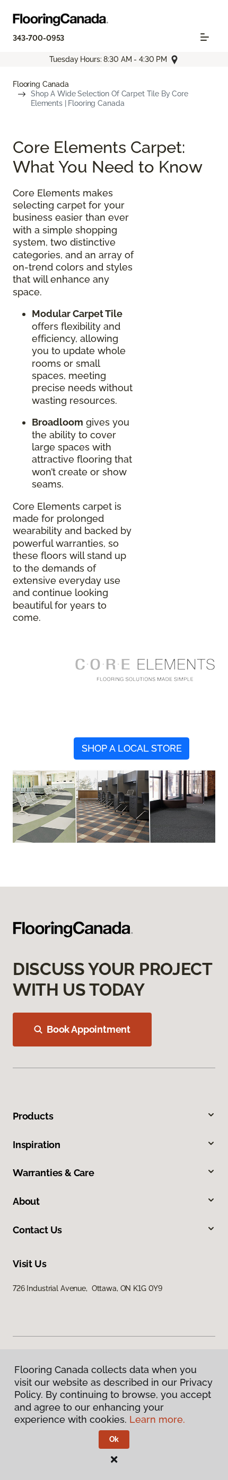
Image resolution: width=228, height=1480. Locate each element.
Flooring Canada (41, 84)
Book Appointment (88, 1029)
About (26, 1201)
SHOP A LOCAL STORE (132, 748)
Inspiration (36, 1144)
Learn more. (157, 1419)
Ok (114, 1439)
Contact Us (37, 1229)
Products (33, 1116)
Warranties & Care (53, 1172)
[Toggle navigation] (204, 37)
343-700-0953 (38, 38)
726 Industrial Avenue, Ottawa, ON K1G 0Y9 (87, 1288)
